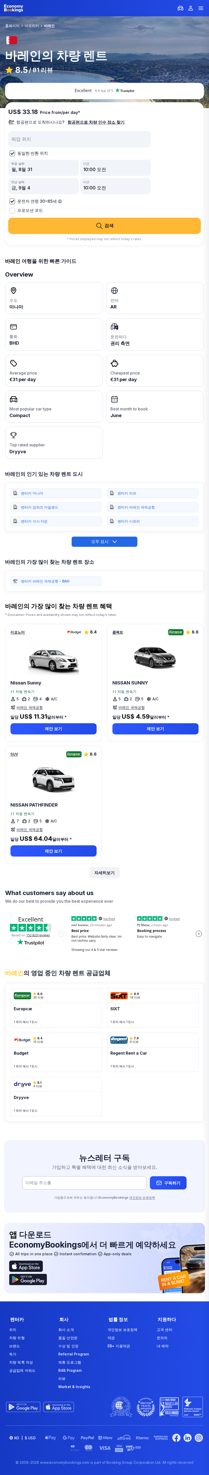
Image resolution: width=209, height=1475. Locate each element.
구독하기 (172, 1182)
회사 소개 (66, 1329)
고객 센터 (164, 1329)
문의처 (162, 1338)
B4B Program (70, 1370)
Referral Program (73, 1354)
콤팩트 (117, 632)
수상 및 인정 (68, 1346)
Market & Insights (74, 1387)
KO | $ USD (25, 1438)
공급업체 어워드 (22, 1370)
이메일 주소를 (38, 1182)
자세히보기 (104, 872)
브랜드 (14, 1346)
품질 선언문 (67, 1338)
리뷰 (62, 1378)
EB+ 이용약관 (119, 1346)
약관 (111, 1338)
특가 (12, 1354)
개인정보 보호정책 (142, 1197)
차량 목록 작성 (21, 1362)
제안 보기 (53, 728)
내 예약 (163, 1346)
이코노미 (17, 632)
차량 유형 (17, 1338)
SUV (14, 754)
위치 (12, 1329)
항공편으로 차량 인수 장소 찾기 (96, 122)
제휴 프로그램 (69, 1362)
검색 (109, 225)
